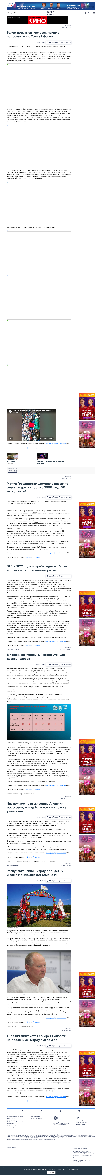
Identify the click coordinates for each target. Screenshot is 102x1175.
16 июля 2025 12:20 (66, 865)
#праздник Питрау (12, 1026)
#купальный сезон (29, 793)
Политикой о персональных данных (51, 1169)
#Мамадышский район (22, 1105)
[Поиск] (85, 13)
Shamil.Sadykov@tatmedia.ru (79, 1161)
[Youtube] (79, 1110)
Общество (68, 25)
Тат (15, 13)
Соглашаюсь (51, 1172)
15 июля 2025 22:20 (66, 1030)
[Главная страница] (50, 13)
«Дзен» (28, 448)
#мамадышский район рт (26, 1026)
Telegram (36, 448)
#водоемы (36, 861)
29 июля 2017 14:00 (66, 27)
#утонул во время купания (14, 793)
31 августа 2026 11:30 (65, 561)
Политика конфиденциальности (80, 1157)
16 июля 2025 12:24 (66, 798)
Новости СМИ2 (12, 470)
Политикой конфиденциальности (69, 1169)
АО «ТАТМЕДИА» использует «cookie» (81, 1151)
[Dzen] (60, 1110)
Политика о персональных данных (81, 1146)
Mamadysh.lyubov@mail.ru (16, 1093)
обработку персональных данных (32, 1169)
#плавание (10, 861)
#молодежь (10, 1105)
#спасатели (52, 861)
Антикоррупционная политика (80, 1148)
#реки (43, 861)
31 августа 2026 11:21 (65, 649)
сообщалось (16, 829)
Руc (8, 13)
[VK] (22, 1110)
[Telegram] (41, 1110)
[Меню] (94, 13)
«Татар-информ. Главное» (56, 444)
